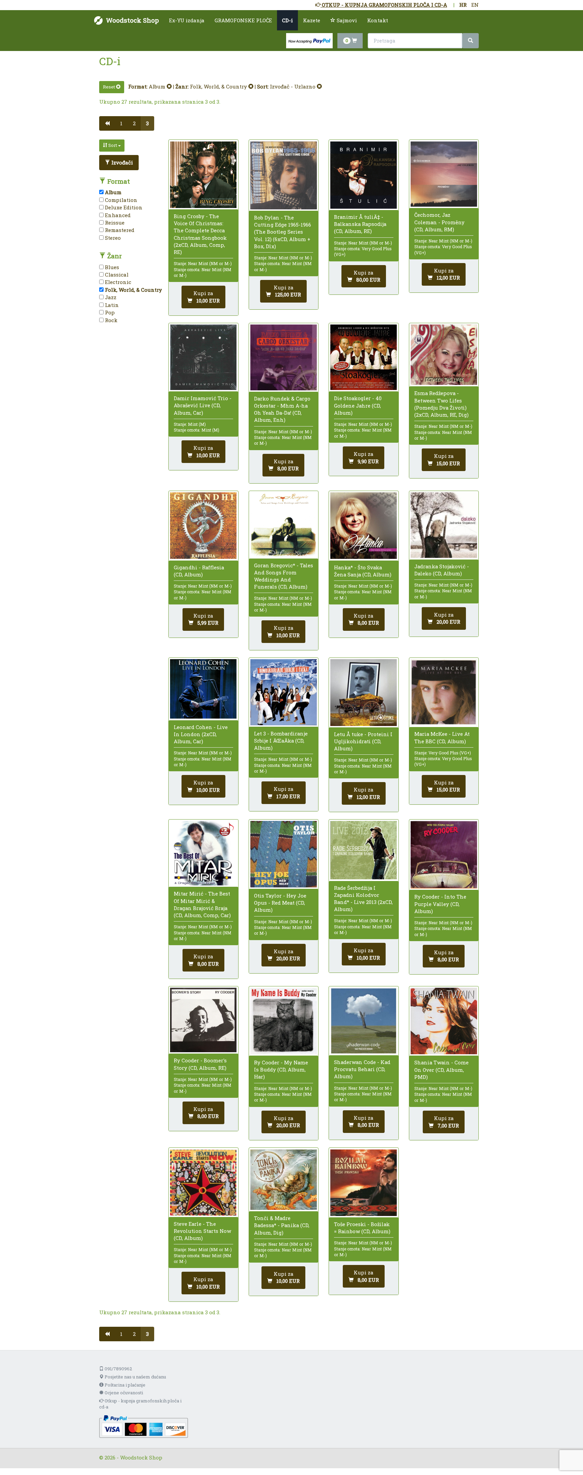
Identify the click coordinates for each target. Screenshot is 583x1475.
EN (475, 4)
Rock (110, 320)
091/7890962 (118, 1369)
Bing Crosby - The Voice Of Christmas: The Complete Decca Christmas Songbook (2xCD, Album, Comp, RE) (200, 234)
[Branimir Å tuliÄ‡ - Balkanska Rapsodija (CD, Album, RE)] (363, 175)
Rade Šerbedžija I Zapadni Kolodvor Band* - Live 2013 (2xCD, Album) (363, 898)
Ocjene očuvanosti (123, 1393)
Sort (112, 145)
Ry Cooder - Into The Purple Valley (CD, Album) (440, 903)
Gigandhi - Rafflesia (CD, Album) (199, 571)
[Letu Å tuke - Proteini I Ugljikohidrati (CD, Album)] (363, 692)
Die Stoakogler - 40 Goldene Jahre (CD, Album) (358, 405)
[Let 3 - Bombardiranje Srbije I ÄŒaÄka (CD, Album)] (283, 692)
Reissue (114, 222)
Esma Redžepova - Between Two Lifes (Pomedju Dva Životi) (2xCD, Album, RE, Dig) (441, 404)
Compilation (120, 200)
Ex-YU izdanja (186, 20)
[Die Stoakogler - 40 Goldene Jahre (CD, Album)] (363, 357)
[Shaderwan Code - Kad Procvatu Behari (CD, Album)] (363, 1021)
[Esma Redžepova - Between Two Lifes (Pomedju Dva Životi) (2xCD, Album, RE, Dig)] (444, 355)
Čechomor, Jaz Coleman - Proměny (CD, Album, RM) (439, 221)
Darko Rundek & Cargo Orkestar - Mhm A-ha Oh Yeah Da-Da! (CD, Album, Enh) (282, 409)
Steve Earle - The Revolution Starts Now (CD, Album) (202, 1230)
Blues (111, 267)
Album (158, 86)
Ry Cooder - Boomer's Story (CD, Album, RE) (200, 1064)
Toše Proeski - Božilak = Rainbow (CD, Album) (362, 1228)
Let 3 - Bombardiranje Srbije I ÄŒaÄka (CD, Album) (281, 740)
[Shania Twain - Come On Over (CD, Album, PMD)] (444, 1021)
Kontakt (377, 20)
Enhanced (117, 215)
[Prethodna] (107, 123)
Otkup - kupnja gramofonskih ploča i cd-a (140, 1404)
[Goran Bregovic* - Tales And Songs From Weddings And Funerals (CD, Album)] (283, 524)
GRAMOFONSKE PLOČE (243, 20)
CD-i (287, 20)
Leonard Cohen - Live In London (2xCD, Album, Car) (201, 734)
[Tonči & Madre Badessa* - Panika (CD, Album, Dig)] (283, 1179)
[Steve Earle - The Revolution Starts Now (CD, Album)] (203, 1182)
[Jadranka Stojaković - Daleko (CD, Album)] (444, 525)
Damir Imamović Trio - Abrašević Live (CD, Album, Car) (202, 405)
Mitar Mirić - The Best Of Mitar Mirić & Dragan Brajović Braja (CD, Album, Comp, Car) (202, 904)
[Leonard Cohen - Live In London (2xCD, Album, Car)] (203, 689)
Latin (111, 305)
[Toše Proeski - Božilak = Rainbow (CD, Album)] (363, 1182)
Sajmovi (346, 20)
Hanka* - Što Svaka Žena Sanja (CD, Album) (362, 571)
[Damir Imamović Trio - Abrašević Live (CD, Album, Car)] (203, 357)
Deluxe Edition (123, 207)
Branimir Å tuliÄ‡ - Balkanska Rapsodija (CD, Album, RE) (360, 223)
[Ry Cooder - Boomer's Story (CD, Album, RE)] (203, 1020)
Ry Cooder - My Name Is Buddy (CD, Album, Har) (281, 1069)
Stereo (112, 237)
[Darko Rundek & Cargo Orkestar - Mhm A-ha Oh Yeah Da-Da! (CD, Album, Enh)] (283, 357)
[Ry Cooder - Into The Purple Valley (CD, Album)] (444, 854)
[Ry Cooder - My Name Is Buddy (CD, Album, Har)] (283, 1021)
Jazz (110, 297)
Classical (116, 274)
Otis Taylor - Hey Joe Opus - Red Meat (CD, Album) (280, 902)
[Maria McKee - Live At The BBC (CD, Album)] (444, 692)
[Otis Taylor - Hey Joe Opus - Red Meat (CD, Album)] (283, 854)
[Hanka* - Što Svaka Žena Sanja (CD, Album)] (363, 525)
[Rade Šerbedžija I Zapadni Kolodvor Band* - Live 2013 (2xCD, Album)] (363, 850)
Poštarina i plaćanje (124, 1385)
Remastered (119, 230)
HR (463, 4)
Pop (109, 312)
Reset (109, 87)
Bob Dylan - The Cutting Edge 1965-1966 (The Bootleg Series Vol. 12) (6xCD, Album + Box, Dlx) (282, 232)
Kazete (311, 20)
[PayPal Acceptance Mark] (143, 1426)
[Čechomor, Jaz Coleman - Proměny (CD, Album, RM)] (444, 174)
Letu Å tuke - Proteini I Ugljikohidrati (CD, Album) (363, 741)
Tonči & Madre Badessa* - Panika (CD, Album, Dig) (281, 1225)
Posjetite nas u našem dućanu (135, 1377)
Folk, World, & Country (219, 86)
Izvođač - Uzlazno (293, 86)
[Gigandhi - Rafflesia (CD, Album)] (203, 525)
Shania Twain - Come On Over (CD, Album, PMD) (441, 1069)
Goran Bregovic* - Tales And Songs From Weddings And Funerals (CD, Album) (283, 576)
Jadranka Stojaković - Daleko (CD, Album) (441, 570)
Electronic (117, 282)
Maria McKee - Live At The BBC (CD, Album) (442, 737)
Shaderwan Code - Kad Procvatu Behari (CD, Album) (362, 1069)
